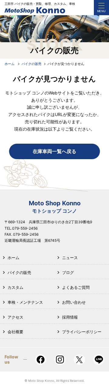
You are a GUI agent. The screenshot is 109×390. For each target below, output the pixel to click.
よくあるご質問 (76, 287)
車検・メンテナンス (25, 302)
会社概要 (15, 331)
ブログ (68, 272)
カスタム (15, 287)
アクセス (15, 317)
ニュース (70, 257)
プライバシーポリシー (81, 331)
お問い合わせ (74, 302)
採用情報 (70, 317)
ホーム (13, 257)
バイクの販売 (19, 272)
